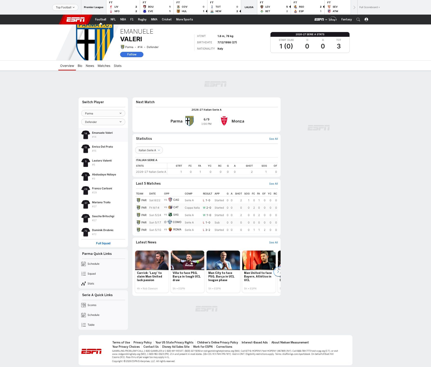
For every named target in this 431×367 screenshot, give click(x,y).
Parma (129, 47)
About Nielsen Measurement (290, 342)
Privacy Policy (143, 342)
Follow (131, 54)
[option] (152, 272)
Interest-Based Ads (255, 342)
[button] (358, 19)
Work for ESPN (203, 346)
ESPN (75, 19)
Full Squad (103, 243)
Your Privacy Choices (126, 346)
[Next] (354, 7)
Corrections (224, 346)
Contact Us (151, 346)
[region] (222, 169)
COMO (177, 222)
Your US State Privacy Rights (174, 342)
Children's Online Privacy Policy (217, 342)
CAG (176, 199)
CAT (176, 207)
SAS (176, 214)
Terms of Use (121, 342)
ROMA (177, 229)
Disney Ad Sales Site (175, 346)
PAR (144, 200)
